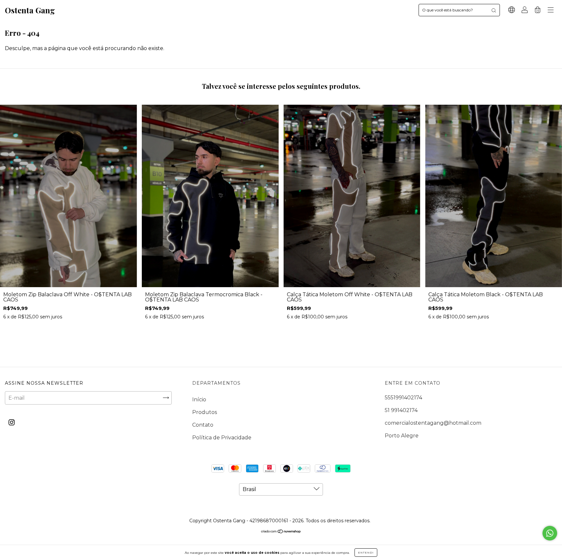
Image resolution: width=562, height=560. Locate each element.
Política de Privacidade (221, 437)
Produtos (204, 412)
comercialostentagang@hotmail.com (433, 423)
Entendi (366, 552)
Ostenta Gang (30, 10)
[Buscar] (493, 10)
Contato (202, 425)
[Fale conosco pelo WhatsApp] (549, 533)
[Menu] (550, 10)
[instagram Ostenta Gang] (11, 422)
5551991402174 (403, 397)
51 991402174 (401, 410)
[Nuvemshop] (281, 532)
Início (199, 399)
